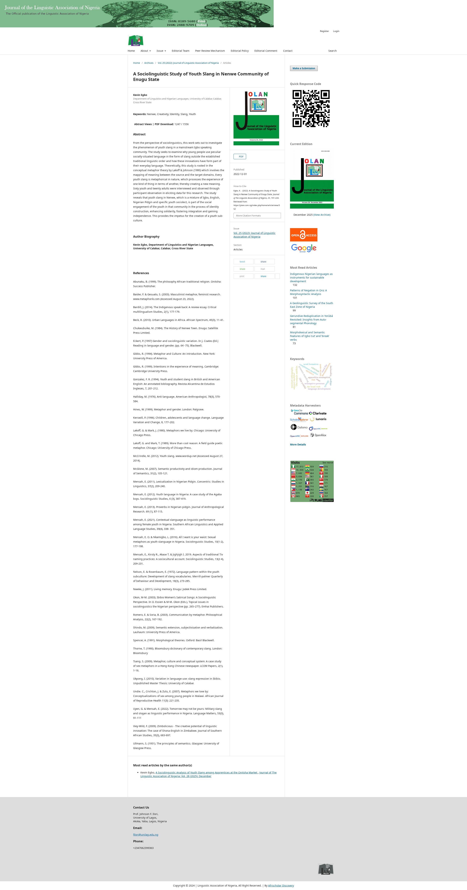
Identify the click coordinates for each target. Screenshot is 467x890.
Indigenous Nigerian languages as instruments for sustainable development (311, 277)
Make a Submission (304, 68)
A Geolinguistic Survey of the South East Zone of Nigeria (311, 304)
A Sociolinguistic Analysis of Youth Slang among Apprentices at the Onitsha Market (207, 772)
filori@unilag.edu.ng (145, 834)
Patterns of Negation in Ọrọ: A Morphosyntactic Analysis (308, 292)
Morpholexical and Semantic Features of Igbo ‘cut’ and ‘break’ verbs (309, 336)
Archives (148, 62)
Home (131, 50)
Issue (160, 50)
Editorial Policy (240, 50)
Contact (287, 50)
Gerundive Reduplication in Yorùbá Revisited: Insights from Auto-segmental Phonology (311, 319)
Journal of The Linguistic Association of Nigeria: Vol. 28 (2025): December (208, 774)
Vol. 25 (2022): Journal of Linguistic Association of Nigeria (188, 62)
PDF (241, 156)
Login (336, 31)
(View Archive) (321, 214)
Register (324, 31)
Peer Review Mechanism (210, 50)
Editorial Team (180, 50)
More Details (298, 444)
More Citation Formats (248, 215)
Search (332, 50)
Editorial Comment (265, 50)
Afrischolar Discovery (281, 885)
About (145, 50)
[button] (243, 261)
